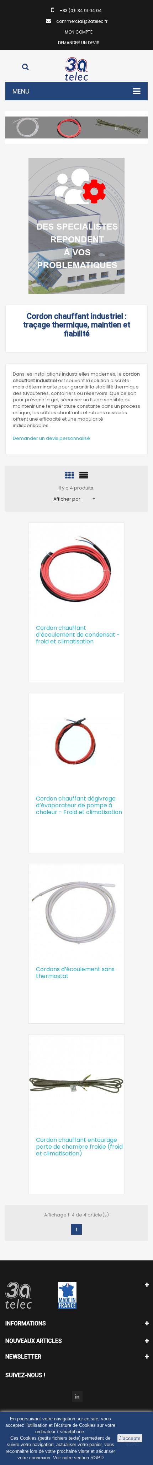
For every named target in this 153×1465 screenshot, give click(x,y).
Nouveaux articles (33, 1341)
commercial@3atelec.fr (81, 21)
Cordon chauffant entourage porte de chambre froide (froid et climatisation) (79, 1147)
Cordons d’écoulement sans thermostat (75, 972)
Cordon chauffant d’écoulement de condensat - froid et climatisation (78, 635)
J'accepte (130, 1438)
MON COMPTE (79, 32)
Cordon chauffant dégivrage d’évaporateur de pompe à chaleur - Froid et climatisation (79, 805)
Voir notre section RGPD (78, 1457)
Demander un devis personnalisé (51, 438)
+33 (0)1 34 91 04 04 (80, 10)
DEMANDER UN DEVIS (79, 43)
